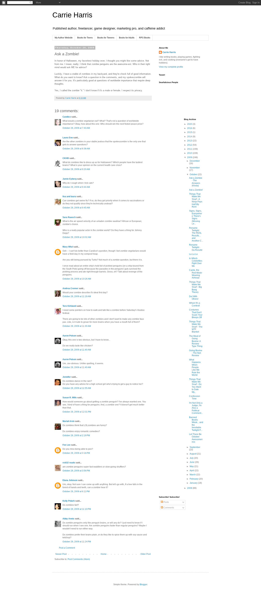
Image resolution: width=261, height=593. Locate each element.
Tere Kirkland (69, 306)
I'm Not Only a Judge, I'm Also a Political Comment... (196, 408)
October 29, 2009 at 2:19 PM (76, 435)
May (192, 466)
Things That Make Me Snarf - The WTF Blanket (195, 326)
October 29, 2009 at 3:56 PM (76, 470)
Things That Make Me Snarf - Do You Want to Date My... (195, 385)
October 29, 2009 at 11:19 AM (76, 296)
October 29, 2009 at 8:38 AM (76, 148)
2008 (190, 488)
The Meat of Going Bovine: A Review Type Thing (195, 341)
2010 (190, 153)
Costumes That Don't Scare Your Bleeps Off (195, 314)
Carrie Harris (72, 15)
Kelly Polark (68, 501)
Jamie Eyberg (69, 179)
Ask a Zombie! (196, 190)
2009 (190, 157)
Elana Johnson (69, 480)
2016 (190, 128)
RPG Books (144, 37)
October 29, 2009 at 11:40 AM (76, 350)
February (194, 479)
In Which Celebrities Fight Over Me (195, 262)
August (193, 454)
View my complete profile (171, 67)
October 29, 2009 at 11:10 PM (76, 509)
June (192, 462)
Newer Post (61, 554)
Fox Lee (66, 445)
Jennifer (66, 377)
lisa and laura (69, 196)
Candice (66, 117)
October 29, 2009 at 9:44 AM (76, 187)
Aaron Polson (69, 335)
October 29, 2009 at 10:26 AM (76, 279)
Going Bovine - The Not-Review (195, 353)
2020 (190, 124)
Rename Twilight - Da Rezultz (195, 247)
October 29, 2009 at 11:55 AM (76, 388)
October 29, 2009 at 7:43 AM (76, 128)
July (192, 458)
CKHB (65, 158)
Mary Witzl (67, 247)
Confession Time (194, 397)
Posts (166, 502)
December (195, 161)
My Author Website (64, 37)
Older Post (145, 554)
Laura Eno (67, 137)
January (194, 483)
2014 (190, 136)
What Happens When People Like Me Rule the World (195, 367)
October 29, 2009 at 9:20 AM (76, 169)
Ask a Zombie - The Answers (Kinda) (195, 182)
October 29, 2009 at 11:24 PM (76, 541)
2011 (190, 149)
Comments (168, 507)
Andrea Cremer (70, 288)
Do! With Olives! (193, 297)
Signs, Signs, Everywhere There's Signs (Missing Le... (195, 217)
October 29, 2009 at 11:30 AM (76, 326)
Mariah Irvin (68, 421)
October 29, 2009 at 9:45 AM (76, 207)
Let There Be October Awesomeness (196, 438)
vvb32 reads (68, 462)
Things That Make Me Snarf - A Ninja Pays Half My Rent (195, 200)
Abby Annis (68, 518)
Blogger (143, 584)
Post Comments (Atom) (79, 559)
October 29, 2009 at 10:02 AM (76, 237)
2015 (190, 132)
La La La (193, 254)
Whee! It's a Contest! (194, 304)
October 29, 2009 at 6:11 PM (76, 491)
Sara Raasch (69, 217)
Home (104, 554)
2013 (190, 140)
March (193, 474)
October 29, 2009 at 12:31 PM (76, 412)
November (195, 167)
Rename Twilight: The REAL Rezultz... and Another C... (196, 234)
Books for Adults (126, 37)
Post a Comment (67, 548)
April (192, 470)
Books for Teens (85, 37)
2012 (190, 145)
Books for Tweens (105, 37)
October (194, 174)
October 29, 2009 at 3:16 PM (76, 453)
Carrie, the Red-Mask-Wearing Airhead (195, 274)
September (195, 447)
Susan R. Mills (69, 397)
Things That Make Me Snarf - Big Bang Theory (195, 287)
